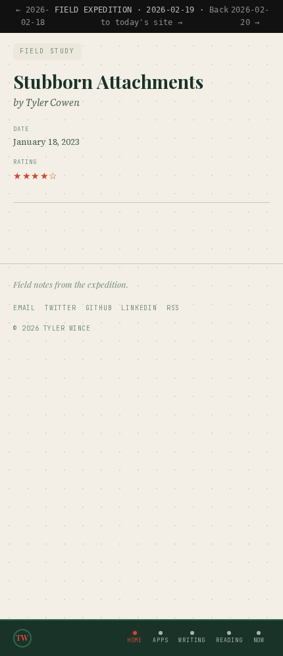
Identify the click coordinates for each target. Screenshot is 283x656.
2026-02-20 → (250, 16)
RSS (173, 308)
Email (24, 308)
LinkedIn (139, 308)
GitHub (99, 308)
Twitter (60, 308)
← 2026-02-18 (32, 16)
